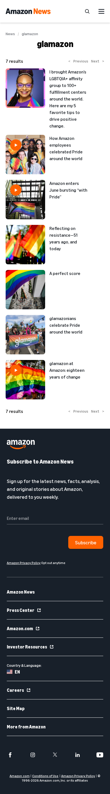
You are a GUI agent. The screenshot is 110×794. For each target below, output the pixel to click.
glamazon (30, 34)
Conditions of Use (45, 776)
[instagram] (32, 754)
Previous (78, 61)
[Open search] (87, 11)
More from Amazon (26, 727)
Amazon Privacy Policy (78, 776)
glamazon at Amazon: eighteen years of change (66, 370)
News (10, 34)
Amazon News (21, 592)
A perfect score (64, 273)
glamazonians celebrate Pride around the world (65, 325)
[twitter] (55, 754)
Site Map (16, 708)
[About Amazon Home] (21, 444)
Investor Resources (27, 647)
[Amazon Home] (28, 11)
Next (97, 61)
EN (17, 672)
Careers (15, 690)
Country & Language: (24, 665)
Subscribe (85, 542)
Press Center (20, 610)
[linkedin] (77, 754)
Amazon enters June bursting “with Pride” (68, 190)
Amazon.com (20, 628)
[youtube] (99, 754)
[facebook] (10, 754)
